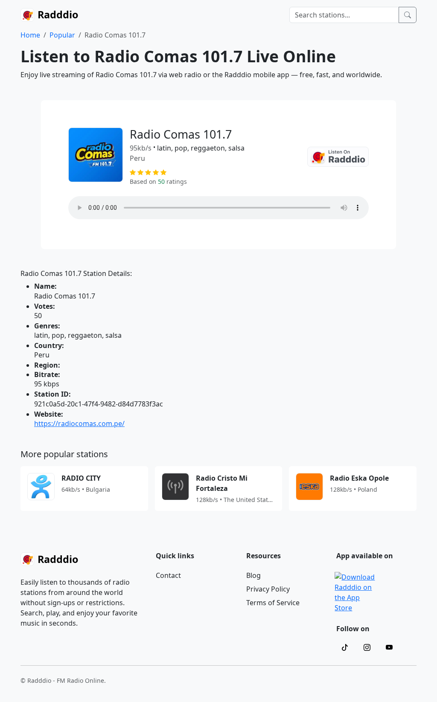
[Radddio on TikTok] (344, 647)
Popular (62, 35)
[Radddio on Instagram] (367, 647)
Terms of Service (273, 602)
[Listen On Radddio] (338, 157)
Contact (168, 575)
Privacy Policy (268, 589)
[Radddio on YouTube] (389, 647)
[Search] (408, 15)
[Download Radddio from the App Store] (355, 591)
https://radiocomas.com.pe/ (79, 423)
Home (30, 35)
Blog (253, 575)
